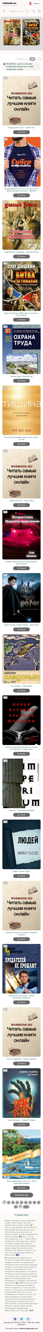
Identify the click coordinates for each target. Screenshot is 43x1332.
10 (16, 1207)
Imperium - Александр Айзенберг (21, 810)
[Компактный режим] (32, 59)
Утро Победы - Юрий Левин (21, 686)
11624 (26, 1207)
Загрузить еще (21, 1195)
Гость (36, 3)
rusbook (10, 3)
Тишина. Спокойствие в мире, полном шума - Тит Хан (21, 438)
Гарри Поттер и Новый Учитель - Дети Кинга (21, 625)
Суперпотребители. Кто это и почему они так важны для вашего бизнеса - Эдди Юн (21, 190)
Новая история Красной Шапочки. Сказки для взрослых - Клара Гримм (21, 748)
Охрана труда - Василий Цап (21, 376)
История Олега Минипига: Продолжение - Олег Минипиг (21, 563)
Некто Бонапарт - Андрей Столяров (21, 1120)
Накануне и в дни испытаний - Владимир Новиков (21, 934)
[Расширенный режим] (39, 59)
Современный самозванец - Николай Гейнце (21, 252)
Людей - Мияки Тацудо (21, 871)
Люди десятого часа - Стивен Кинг (21, 128)
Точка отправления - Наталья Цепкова (21, 1059)
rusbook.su (17, 1322)
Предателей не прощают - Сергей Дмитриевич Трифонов (21, 997)
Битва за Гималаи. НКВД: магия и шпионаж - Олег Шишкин (21, 314)
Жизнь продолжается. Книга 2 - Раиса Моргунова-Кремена (21, 1182)
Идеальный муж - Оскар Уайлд (22, 501)
